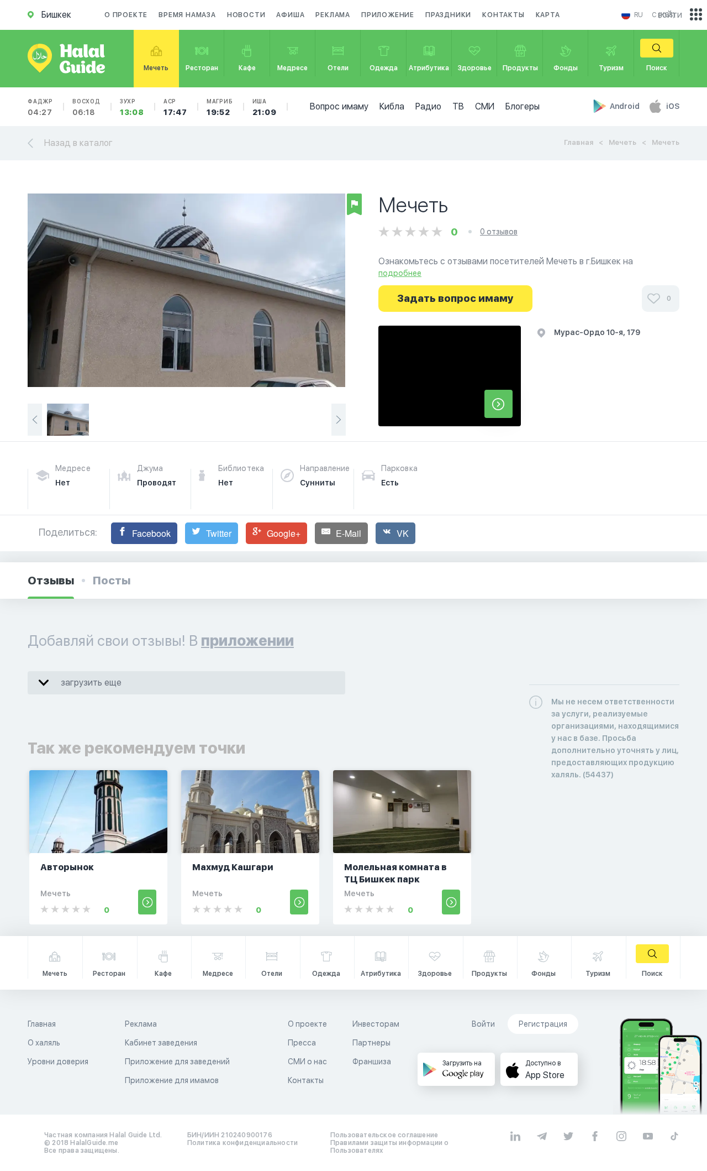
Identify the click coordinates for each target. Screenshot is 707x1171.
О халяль (44, 1042)
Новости (246, 15)
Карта (548, 15)
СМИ (484, 106)
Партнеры (371, 1042)
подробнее (399, 273)
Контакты (503, 15)
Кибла (391, 106)
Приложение (387, 15)
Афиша (290, 15)
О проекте (125, 15)
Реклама (332, 15)
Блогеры (522, 106)
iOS (672, 106)
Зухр (132, 107)
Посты (111, 580)
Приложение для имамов (172, 1080)
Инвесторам (375, 1024)
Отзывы (51, 580)
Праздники (448, 15)
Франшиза (371, 1061)
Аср (175, 107)
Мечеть (622, 142)
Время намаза (187, 15)
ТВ (458, 106)
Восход (86, 107)
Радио (428, 106)
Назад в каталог (78, 143)
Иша (264, 107)
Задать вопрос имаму (455, 298)
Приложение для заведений (177, 1061)
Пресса (302, 1042)
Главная (578, 142)
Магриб (220, 107)
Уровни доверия (58, 1061)
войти (670, 14)
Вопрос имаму (339, 106)
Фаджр (40, 107)
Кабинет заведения (161, 1042)
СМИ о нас (307, 1061)
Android (625, 106)
